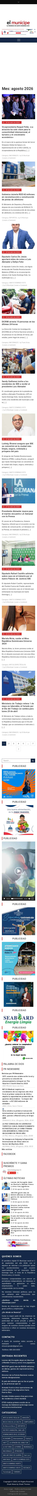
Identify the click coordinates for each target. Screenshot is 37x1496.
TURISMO (17, 1472)
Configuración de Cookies (17, 1494)
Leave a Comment (9, 158)
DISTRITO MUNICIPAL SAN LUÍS (14, 1430)
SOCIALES (26, 1468)
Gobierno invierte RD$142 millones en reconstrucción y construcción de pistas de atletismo (18, 197)
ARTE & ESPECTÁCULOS (17, 664)
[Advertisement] (18, 63)
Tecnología (7, 1472)
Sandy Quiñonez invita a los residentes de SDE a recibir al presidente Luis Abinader (16, 384)
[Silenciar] (29, 899)
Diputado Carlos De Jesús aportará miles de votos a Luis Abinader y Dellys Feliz (16, 259)
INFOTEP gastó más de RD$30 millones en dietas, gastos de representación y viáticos (22, 1196)
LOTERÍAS (17, 1447)
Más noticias (7, 1149)
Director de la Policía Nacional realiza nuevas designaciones (20, 1208)
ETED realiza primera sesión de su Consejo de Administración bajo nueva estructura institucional (17, 1404)
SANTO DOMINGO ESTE (17, 283)
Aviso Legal (8, 1489)
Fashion (28, 1438)
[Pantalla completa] (33, 899)
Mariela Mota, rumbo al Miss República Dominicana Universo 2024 (17, 641)
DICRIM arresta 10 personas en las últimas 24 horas (18, 322)
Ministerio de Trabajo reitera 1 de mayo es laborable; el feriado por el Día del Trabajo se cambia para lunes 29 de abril (18, 707)
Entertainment (18, 1438)
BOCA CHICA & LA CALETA (12, 1422)
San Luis (27, 1455)
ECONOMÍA (7, 1438)
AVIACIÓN (25, 1418)
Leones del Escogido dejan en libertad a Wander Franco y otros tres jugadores (22, 1184)
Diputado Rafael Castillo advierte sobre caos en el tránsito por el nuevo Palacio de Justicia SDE (17, 576)
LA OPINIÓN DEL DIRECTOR (18, 1443)
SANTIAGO (6, 1459)
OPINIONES (18, 1451)
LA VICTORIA (7, 1447)
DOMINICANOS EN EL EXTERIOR (14, 1434)
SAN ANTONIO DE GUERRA (12, 1455)
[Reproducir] (4, 899)
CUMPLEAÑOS (29, 1422)
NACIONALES (13, 155)
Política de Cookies (17, 1491)
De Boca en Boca (9, 1426)
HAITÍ (5, 1443)
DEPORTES (13, 218)
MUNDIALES (28, 1447)
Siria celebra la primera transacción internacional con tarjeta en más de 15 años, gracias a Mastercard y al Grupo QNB (18, 1114)
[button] (18, 871)
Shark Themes (24, 1484)
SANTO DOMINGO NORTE (12, 1463)
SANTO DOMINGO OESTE (12, 1468)
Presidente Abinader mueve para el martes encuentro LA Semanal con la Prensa (17, 514)
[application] (18, 871)
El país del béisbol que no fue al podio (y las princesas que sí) (22, 1218)
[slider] (17, 898)
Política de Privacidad (23, 1489)
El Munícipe (26, 155)
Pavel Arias (26, 342)
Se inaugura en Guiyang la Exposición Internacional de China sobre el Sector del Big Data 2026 (17, 1141)
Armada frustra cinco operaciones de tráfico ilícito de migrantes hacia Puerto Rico (22, 1230)
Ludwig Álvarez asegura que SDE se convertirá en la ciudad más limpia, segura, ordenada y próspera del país (17, 447)
